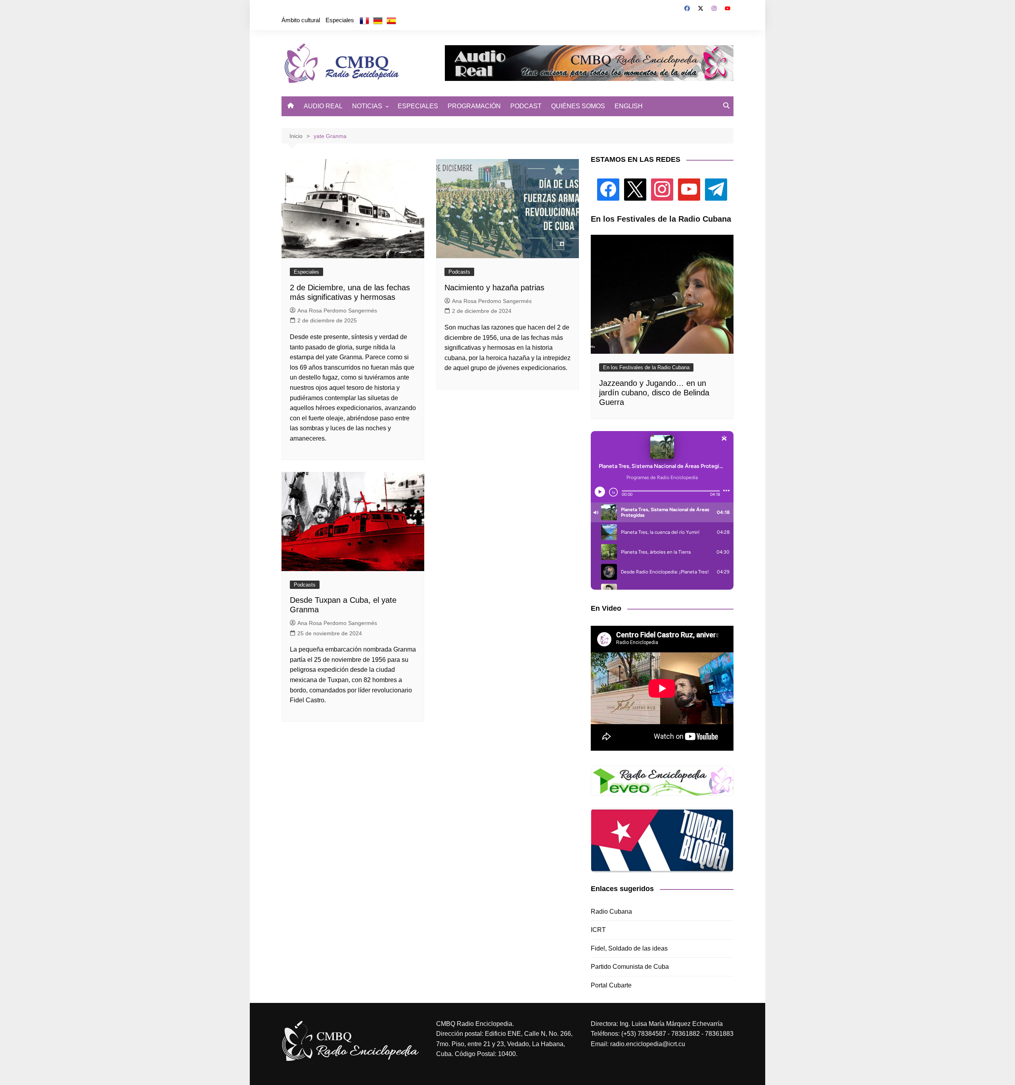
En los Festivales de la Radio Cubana (646, 367)
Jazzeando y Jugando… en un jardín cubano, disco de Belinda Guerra (654, 392)
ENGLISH (629, 106)
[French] (364, 20)
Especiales (340, 20)
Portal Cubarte (611, 985)
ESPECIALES (418, 106)
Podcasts (459, 272)
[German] (378, 20)
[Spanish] (391, 20)
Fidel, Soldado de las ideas (629, 948)
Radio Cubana (611, 911)
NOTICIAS (367, 106)
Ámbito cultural (301, 20)
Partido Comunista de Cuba (630, 966)
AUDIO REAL (323, 106)
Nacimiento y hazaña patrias (494, 287)
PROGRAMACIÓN (474, 106)
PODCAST (526, 106)
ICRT (598, 929)
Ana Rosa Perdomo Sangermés (337, 310)
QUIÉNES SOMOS (578, 106)
